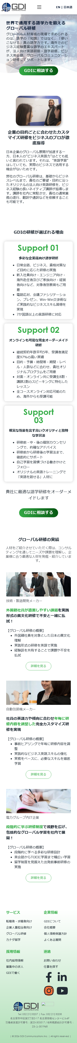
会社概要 (49, 927)
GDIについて (52, 921)
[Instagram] (49, 991)
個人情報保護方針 (55, 934)
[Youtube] (62, 991)
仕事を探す (51, 967)
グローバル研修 (16, 934)
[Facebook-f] (49, 977)
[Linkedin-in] (62, 977)
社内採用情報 (14, 960)
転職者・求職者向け (19, 921)
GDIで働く (13, 973)
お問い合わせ (52, 960)
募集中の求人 (14, 967)
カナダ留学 (13, 940)
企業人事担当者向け (19, 927)
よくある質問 (52, 940)
